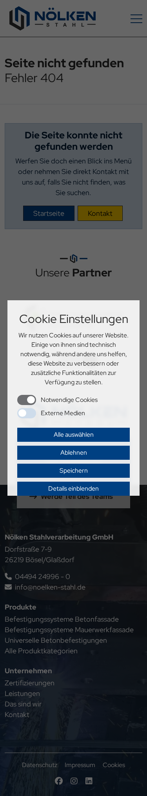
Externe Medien (63, 413)
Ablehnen (73, 452)
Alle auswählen (74, 434)
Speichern (74, 470)
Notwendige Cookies (69, 400)
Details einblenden (73, 488)
